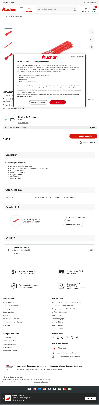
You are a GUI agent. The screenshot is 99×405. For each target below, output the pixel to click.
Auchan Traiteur (58, 315)
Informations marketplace (12, 322)
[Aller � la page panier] (94, 9)
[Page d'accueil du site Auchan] (9, 9)
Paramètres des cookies (38, 102)
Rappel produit (8, 312)
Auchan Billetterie (58, 322)
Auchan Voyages (58, 319)
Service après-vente (10, 309)
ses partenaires (27, 65)
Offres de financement (60, 312)
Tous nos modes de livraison (62, 306)
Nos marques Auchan (10, 341)
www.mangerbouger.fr (41, 382)
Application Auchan (10, 351)
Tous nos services (58, 328)
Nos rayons (7, 325)
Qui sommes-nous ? (10, 338)
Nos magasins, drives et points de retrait (66, 302)
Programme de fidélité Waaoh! (63, 309)
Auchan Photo (57, 325)
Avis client (6, 315)
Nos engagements (9, 344)
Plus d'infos (16, 253)
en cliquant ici (19, 377)
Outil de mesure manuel (17, 17)
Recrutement (7, 347)
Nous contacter (8, 302)
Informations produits (11, 319)
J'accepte (57, 102)
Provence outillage (17, 109)
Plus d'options (23, 123)
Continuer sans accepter (77, 57)
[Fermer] (3, 398)
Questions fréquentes (10, 306)
